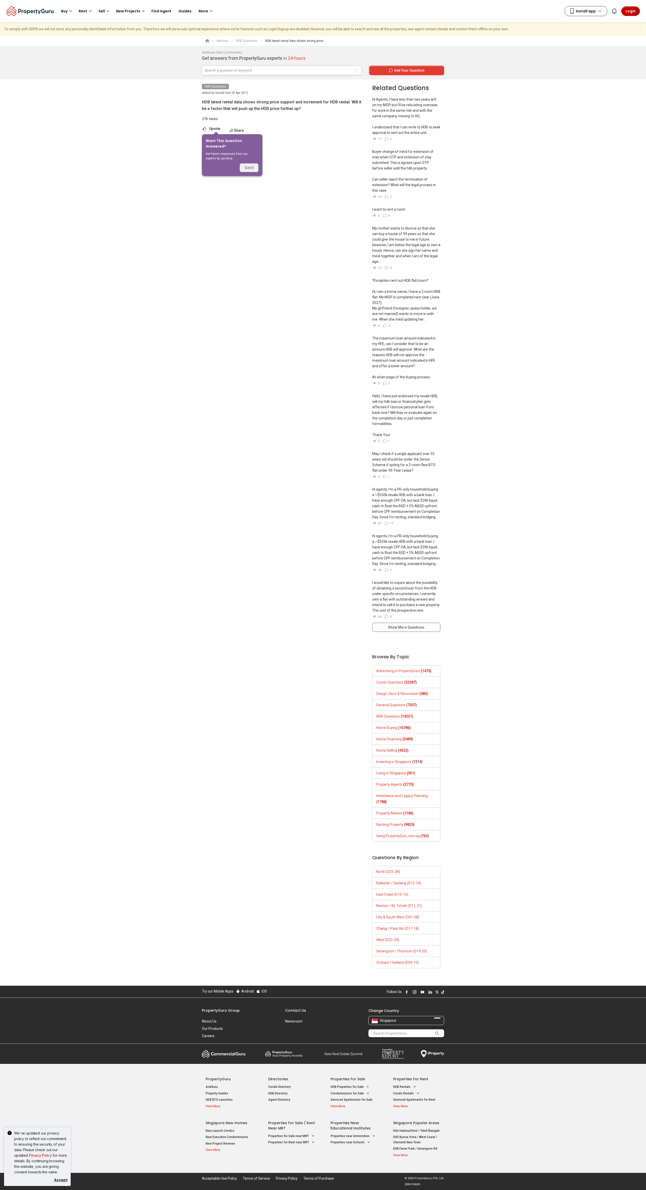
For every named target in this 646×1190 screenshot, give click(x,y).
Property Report (393, 1054)
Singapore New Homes (226, 1122)
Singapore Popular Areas (416, 1122)
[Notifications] (614, 11)
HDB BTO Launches (219, 1099)
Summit (343, 1053)
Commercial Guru (224, 1054)
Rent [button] (83, 11)
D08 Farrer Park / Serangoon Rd (415, 1148)
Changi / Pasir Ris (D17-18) (397, 928)
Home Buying (393, 728)
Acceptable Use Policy (219, 1178)
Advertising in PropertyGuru (404, 671)
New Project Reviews (220, 1143)
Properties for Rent (410, 1079)
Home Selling (392, 750)
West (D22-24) (387, 940)
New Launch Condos (220, 1130)
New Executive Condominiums (227, 1137)
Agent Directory (279, 1099)
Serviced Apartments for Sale (351, 1099)
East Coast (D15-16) (392, 894)
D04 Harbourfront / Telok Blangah (416, 1130)
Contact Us (295, 1010)
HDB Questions (215, 86)
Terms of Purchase (318, 1178)
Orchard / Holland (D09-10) (397, 962)
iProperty (432, 1054)
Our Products (212, 1029)
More (203, 11)
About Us (209, 1021)
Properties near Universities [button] (350, 1136)
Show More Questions (406, 627)
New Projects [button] (128, 11)
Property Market (395, 813)
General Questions (396, 705)
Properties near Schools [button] (348, 1142)
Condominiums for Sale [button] (348, 1093)
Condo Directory (279, 1087)
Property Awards (283, 1053)
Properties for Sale (348, 1079)
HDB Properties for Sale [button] (347, 1087)
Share (239, 130)
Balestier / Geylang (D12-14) (398, 883)
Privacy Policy (40, 1155)
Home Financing (394, 739)
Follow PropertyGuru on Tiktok (442, 992)
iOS (264, 991)
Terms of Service (256, 1178)
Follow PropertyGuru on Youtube (422, 992)
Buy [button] (64, 11)
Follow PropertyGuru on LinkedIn (429, 992)
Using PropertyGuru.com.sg (402, 836)
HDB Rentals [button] (402, 1087)
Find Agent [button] (161, 11)
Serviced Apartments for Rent (414, 1099)
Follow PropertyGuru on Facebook (406, 992)
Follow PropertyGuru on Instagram (414, 992)
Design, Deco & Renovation (402, 694)
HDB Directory (277, 1093)
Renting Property (395, 825)
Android (247, 991)
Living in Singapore (395, 773)
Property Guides (217, 1093)
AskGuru (212, 1087)
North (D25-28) (388, 872)
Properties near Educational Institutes (351, 1125)
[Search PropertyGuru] (437, 1033)
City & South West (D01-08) (397, 917)
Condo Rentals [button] (404, 1093)
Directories (278, 1079)
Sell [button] (101, 11)
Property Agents (395, 784)
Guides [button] (185, 11)
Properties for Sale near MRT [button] (289, 1136)
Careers (208, 1036)
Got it (249, 168)
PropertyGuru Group (221, 1010)
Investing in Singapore (399, 762)
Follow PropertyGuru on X (436, 992)
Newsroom (294, 1021)
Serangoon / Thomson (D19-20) (401, 951)
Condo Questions (396, 682)
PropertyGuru (218, 1079)
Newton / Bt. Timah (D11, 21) (399, 906)
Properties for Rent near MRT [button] (289, 1142)
